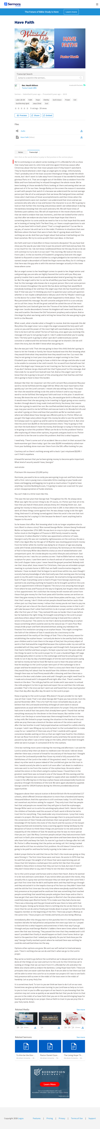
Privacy (62, 1118)
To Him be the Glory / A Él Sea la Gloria (33, 1055)
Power (67, 100)
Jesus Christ (37, 103)
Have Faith (28, 137)
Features (37, 1118)
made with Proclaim (76, 85)
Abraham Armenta (23, 1058)
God (46, 103)
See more (81, 1009)
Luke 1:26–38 (20, 100)
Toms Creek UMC (29, 88)
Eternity (46, 100)
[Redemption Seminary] (50, 1082)
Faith (30, 100)
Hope (38, 100)
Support (92, 1118)
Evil (75, 100)
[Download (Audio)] (82, 131)
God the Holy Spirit (22, 103)
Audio (23, 131)
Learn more (71, 11)
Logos (21, 1118)
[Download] (35, 1027)
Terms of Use (77, 1118)
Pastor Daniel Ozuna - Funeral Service (56, 1055)
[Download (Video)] (82, 137)
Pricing (49, 1118)
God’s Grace (57, 100)
